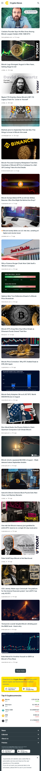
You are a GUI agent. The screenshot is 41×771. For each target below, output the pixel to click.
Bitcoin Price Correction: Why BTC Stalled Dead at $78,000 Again (19, 363)
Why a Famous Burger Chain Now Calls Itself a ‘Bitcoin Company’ (18, 264)
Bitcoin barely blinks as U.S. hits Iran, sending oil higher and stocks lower (20, 232)
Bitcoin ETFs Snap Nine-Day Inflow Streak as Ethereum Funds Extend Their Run (17, 330)
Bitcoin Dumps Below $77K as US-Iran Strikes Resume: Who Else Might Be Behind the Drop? (18, 199)
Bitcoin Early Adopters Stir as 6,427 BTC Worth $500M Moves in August (18, 395)
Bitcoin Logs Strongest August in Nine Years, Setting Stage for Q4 (18, 65)
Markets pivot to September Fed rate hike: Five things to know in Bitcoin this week (18, 131)
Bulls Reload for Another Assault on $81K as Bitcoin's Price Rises (17, 658)
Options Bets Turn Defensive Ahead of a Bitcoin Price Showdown (19, 297)
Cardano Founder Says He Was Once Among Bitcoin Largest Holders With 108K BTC (17, 33)
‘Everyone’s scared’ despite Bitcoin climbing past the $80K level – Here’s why (19, 625)
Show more (20, 671)
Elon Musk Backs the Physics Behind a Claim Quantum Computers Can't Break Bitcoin (17, 428)
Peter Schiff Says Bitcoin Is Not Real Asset (16, 558)
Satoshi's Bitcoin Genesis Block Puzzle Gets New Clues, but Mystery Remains (19, 494)
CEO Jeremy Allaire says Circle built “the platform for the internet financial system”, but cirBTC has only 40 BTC (19, 591)
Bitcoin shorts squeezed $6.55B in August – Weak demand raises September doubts (19, 461)
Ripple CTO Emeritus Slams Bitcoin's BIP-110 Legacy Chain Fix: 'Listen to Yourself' (17, 98)
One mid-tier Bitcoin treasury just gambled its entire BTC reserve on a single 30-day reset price (19, 527)
